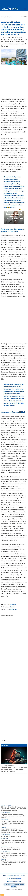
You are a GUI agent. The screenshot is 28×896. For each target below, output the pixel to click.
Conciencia (4, 846)
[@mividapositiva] (9, 878)
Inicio (4, 875)
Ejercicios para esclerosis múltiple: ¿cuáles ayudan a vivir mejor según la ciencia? (12, 816)
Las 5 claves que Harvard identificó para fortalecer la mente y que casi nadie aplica (13, 842)
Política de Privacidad (13, 875)
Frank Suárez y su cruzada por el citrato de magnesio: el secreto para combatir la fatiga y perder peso (14, 855)
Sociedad (3, 827)
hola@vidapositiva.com (14, 881)
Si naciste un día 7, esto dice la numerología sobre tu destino (10, 848)
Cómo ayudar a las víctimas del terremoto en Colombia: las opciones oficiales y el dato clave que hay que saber (14, 830)
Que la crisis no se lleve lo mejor (11, 836)
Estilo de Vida (4, 838)
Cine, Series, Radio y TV (7, 765)
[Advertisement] (14, 79)
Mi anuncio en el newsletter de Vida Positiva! (14, 885)
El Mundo (3, 859)
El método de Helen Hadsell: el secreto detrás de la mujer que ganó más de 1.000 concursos (13, 823)
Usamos (13, 878)
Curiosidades (4, 819)
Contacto (22, 875)
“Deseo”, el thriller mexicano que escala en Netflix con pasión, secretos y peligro (14, 769)
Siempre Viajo (6, 17)
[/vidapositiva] (7, 878)
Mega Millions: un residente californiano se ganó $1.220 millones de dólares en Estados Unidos (13, 862)
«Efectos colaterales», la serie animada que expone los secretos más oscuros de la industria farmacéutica (13, 808)
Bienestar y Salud (5, 812)
